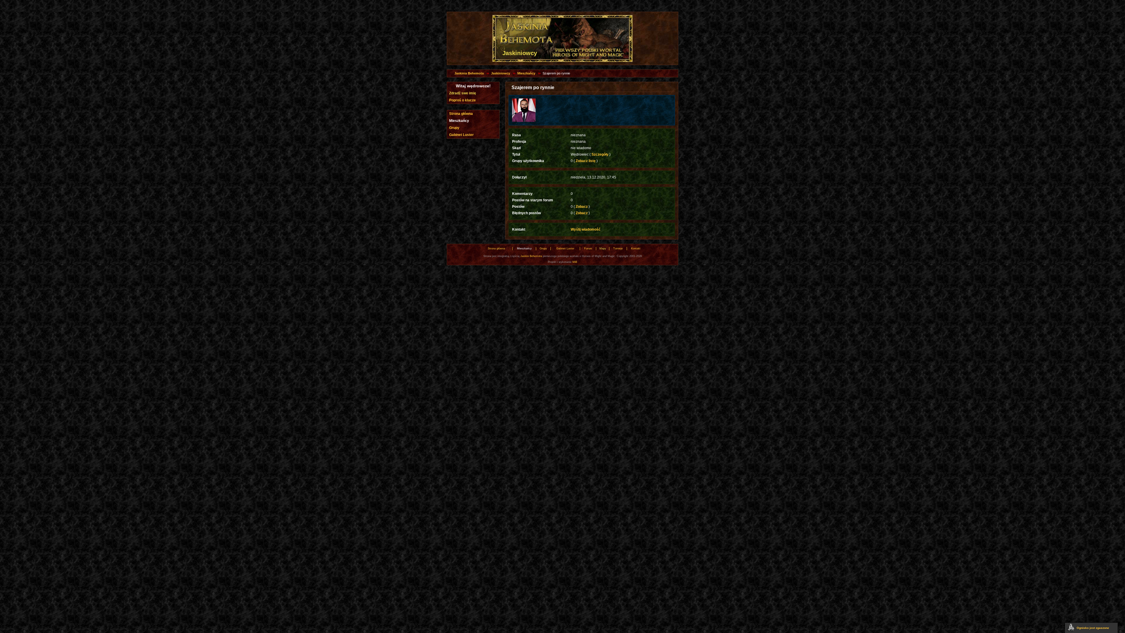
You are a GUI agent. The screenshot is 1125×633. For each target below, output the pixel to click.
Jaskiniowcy (500, 73)
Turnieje (618, 248)
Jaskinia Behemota (469, 73)
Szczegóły (600, 154)
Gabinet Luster (461, 135)
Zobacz (582, 207)
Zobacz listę (585, 161)
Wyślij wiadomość (586, 229)
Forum (588, 248)
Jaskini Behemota (531, 256)
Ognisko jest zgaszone (1093, 627)
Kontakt (635, 248)
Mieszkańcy (526, 73)
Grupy (454, 128)
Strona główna (461, 114)
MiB (574, 262)
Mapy (602, 248)
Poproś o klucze (462, 100)
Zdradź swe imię (462, 93)
